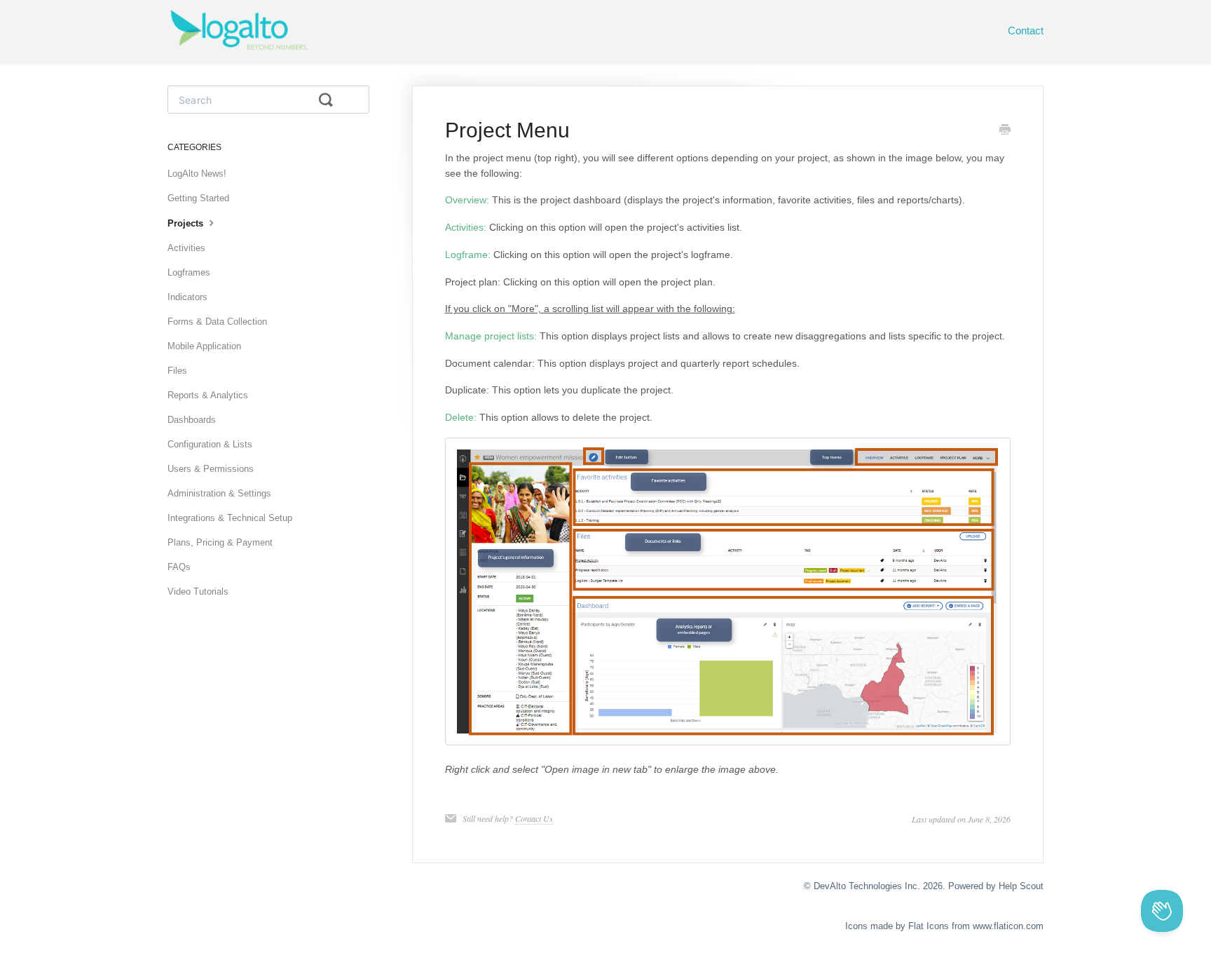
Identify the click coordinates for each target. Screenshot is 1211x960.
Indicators (187, 297)
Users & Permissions (210, 469)
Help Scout (1021, 886)
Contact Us (534, 818)
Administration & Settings (219, 493)
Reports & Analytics (207, 395)
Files (177, 370)
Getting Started (198, 198)
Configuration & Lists (209, 444)
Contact (1026, 30)
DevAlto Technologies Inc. (867, 886)
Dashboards (191, 419)
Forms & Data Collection (217, 321)
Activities (186, 248)
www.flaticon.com (1008, 926)
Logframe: (468, 254)
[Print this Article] (1005, 131)
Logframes (188, 272)
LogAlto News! (196, 173)
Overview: (467, 199)
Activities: (465, 227)
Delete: (461, 417)
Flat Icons (928, 926)
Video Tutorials (197, 591)
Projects (186, 223)
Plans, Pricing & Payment (220, 542)
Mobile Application (204, 346)
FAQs (179, 567)
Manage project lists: (491, 336)
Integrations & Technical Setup (229, 518)
